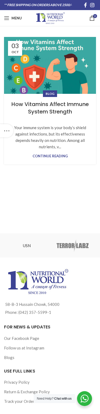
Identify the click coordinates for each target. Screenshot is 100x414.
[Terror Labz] (73, 245)
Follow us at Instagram (24, 347)
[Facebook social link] (85, 5)
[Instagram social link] (92, 5)
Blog (50, 94)
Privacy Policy (17, 382)
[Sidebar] (6, 130)
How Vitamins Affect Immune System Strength (50, 107)
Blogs (9, 357)
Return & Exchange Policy (27, 391)
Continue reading (50, 156)
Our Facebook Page (21, 338)
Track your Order (19, 401)
